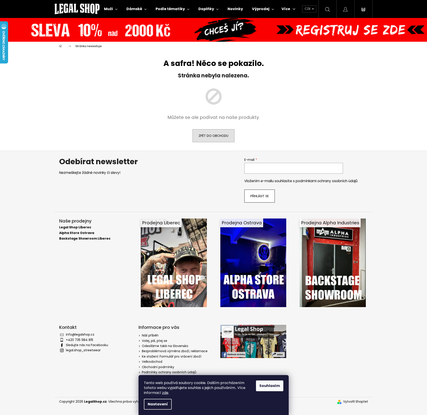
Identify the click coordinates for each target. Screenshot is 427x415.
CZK (308, 9)
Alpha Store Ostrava (76, 233)
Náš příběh (150, 335)
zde (165, 392)
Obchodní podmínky (158, 367)
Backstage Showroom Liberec (85, 238)
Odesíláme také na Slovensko (165, 346)
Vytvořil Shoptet (355, 402)
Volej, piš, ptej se (154, 341)
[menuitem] (111, 9)
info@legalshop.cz (80, 334)
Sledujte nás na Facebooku (87, 345)
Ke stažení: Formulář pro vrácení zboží (171, 356)
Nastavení (158, 404)
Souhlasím (269, 385)
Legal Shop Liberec (75, 227)
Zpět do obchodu (213, 135)
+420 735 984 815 (79, 340)
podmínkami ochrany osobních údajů (327, 181)
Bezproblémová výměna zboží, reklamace (175, 351)
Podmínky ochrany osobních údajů (169, 372)
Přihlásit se (259, 196)
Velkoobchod (152, 361)
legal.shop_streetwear (83, 350)
